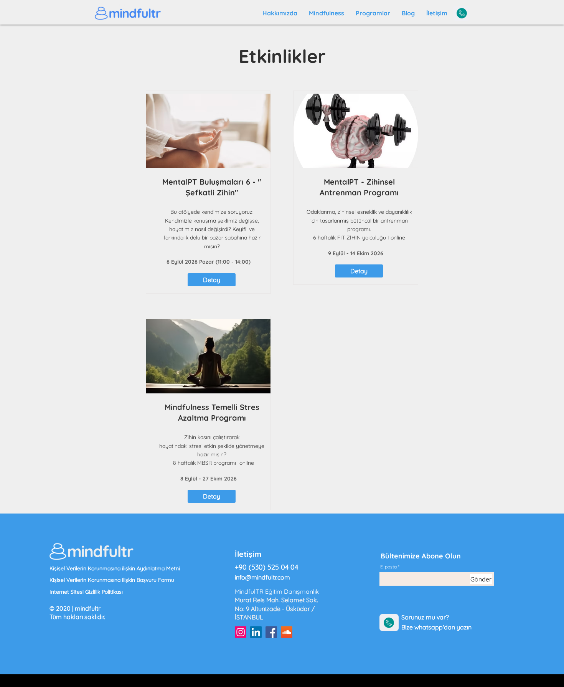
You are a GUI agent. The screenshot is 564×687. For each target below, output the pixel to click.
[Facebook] (271, 632)
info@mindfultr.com (262, 577)
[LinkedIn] (256, 632)
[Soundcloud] (286, 632)
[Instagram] (240, 632)
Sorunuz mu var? (425, 617)
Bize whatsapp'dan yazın (436, 627)
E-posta (388, 567)
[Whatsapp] (461, 13)
